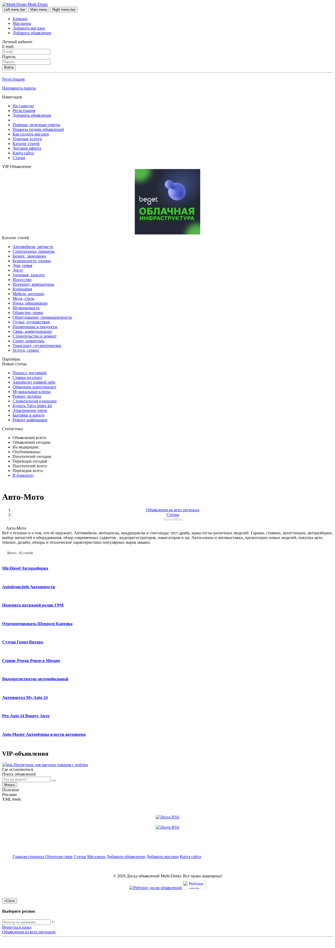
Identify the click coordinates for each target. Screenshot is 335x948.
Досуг (18, 270)
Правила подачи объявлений (38, 129)
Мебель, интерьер (28, 293)
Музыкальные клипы (32, 391)
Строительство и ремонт (35, 336)
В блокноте (23, 475)
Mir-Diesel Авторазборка (25, 568)
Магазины (22, 23)
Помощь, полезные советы (36, 124)
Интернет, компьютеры (33, 284)
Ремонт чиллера (27, 396)
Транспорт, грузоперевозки (37, 345)
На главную (23, 106)
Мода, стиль (23, 298)
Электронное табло (30, 410)
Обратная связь (58, 856)
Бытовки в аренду (29, 415)
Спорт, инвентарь (28, 341)
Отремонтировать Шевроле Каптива (37, 623)
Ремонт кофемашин (30, 420)
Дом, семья (22, 265)
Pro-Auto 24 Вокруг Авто (25, 716)
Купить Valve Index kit (32, 405)
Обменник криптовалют (34, 387)
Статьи (19, 157)
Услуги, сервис (26, 350)
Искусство (22, 279)
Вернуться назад (16, 927)
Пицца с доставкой (30, 373)
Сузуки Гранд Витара (22, 642)
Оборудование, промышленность (42, 317)
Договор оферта (27, 148)
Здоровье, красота (28, 275)
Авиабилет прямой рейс (34, 382)
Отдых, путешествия (31, 322)
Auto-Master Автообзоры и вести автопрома (44, 734)
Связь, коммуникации (32, 331)
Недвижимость (26, 308)
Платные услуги (27, 139)
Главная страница (29, 856)
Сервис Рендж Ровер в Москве (31, 660)
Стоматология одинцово (35, 401)
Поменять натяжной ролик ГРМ (33, 605)
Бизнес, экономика (29, 256)
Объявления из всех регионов (28, 932)
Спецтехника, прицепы (34, 251)
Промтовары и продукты (35, 326)
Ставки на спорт (27, 377)
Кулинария (22, 289)
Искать (9, 785)
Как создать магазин (31, 134)
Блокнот (20, 18)
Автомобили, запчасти (33, 246)
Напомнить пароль (19, 88)
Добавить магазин (29, 28)
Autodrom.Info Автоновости (28, 587)
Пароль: (9, 56)
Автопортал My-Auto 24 (25, 697)
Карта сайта (23, 153)
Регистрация (13, 79)
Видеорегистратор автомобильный (35, 679)
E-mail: (8, 46)
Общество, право (28, 312)
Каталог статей (26, 143)
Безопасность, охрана (32, 261)
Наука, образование (30, 303)
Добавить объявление (32, 33)
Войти (9, 67)
